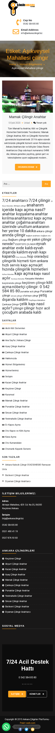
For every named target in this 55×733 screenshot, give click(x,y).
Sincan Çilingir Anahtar (16, 412)
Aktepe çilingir (20, 206)
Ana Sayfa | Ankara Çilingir (18, 340)
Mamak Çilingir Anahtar (27, 117)
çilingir (18, 308)
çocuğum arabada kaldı (21, 312)
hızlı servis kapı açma (20, 265)
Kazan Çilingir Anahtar (15, 382)
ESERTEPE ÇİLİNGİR (25, 244)
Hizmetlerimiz (12, 370)
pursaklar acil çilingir (30, 291)
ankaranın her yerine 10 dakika (25, 228)
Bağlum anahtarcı (33, 236)
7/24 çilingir (39, 200)
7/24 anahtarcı (15, 200)
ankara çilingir (44, 231)
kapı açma (24, 273)
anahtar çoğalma (16, 222)
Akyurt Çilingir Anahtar (16, 334)
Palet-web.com (27, 723)
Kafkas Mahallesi (8, 274)
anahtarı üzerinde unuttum (23, 224)
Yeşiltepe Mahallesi (37, 300)
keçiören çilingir (34, 283)
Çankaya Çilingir (10, 304)
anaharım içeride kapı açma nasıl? (23, 207)
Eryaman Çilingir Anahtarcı (18, 481)
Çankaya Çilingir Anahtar (17, 352)
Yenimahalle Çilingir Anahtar (18, 418)
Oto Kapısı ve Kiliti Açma (17, 430)
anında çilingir (14, 235)
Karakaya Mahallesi (18, 279)
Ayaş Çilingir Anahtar (15, 346)
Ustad (27, 122)
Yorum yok (41, 122)
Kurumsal (9, 394)
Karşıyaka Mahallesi (34, 278)
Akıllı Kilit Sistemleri (15, 328)
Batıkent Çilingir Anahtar (17, 475)
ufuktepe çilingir (30, 295)
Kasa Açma (10, 437)
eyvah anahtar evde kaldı (24, 246)
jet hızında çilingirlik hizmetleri (25, 267)
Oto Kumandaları (13, 443)
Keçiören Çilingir (13, 388)
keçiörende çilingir (12, 283)
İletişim (9, 376)
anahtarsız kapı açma (33, 218)
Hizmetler (35, 694)
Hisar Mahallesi (21, 257)
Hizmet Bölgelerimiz (15, 364)
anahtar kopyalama (18, 214)
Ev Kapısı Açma (12, 424)
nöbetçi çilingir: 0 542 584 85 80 (26, 288)
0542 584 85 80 (31, 23)
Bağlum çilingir (17, 239)
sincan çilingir (16, 296)
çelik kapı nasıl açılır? (23, 306)
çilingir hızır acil (37, 308)
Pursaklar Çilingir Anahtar (17, 406)
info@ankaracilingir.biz (31, 33)
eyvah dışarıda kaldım (22, 250)
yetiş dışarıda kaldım (24, 297)
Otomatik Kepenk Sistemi (18, 449)
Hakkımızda (11, 358)
